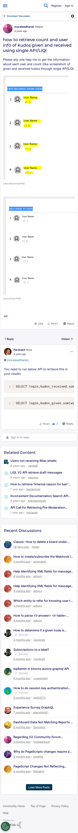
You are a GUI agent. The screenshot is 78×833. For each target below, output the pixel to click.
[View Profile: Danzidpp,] (8, 725)
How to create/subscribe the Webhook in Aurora (43, 557)
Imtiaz (35, 546)
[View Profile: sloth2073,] (8, 691)
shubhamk (39, 561)
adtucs (37, 576)
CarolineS (39, 639)
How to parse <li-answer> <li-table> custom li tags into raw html (39, 616)
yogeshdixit (40, 678)
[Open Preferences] (5, 826)
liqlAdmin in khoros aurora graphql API (41, 669)
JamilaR (33, 465)
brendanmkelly (37, 500)
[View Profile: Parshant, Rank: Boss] (8, 351)
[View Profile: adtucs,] (8, 574)
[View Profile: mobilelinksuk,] (8, 740)
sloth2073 (39, 697)
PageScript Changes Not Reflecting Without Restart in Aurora (38, 766)
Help (6, 812)
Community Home (14, 806)
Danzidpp (39, 727)
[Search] (46, 5)
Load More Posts (39, 787)
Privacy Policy (60, 806)
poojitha (38, 756)
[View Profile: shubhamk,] (8, 559)
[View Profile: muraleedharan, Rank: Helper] (7, 28)
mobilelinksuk (41, 741)
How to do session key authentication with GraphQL (40, 688)
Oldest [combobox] (67, 339)
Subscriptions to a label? (31, 649)
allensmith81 (40, 712)
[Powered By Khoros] (39, 824)
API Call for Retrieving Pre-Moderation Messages (37, 508)
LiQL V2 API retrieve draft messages (36, 472)
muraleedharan (24, 26)
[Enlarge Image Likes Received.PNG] (36, 127)
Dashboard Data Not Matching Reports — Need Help (43, 722)
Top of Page (38, 806)
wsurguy (33, 477)
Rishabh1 (38, 771)
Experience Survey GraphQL (33, 707)
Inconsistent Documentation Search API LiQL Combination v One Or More (39, 496)
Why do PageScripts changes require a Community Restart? (41, 752)
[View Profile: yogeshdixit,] (8, 671)
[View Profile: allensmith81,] (8, 710)
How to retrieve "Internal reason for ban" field (39, 484)
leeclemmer (33, 489)
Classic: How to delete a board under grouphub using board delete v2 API (40, 542)
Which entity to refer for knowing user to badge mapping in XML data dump (42, 601)
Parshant (19, 349)
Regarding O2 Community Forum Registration (37, 737)
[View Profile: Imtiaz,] (8, 544)
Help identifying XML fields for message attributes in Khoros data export (42, 571)
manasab (32, 512)
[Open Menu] (72, 16)
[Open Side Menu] (5, 6)
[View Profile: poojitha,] (8, 754)
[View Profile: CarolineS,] (8, 633)
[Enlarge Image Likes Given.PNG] (39, 245)
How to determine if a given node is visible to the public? (38, 630)
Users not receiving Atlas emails (33, 461)
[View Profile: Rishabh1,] (8, 769)
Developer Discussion (18, 16)
